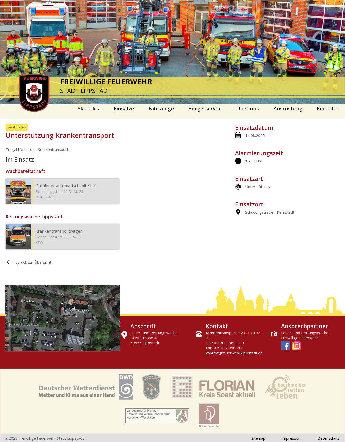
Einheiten (328, 108)
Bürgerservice (205, 108)
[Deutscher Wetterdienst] (86, 387)
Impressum (292, 438)
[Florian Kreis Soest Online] (213, 387)
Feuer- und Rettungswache (304, 332)
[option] (172, 52)
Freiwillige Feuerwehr (299, 337)
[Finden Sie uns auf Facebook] (285, 346)
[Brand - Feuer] (209, 416)
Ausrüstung (288, 108)
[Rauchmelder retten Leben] (285, 387)
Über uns (247, 108)
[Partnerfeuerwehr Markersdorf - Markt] (151, 387)
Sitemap (258, 438)
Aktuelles (88, 108)
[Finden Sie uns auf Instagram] (296, 346)
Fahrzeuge (161, 108)
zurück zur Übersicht (33, 262)
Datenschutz (329, 438)
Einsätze (124, 108)
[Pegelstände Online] (157, 416)
